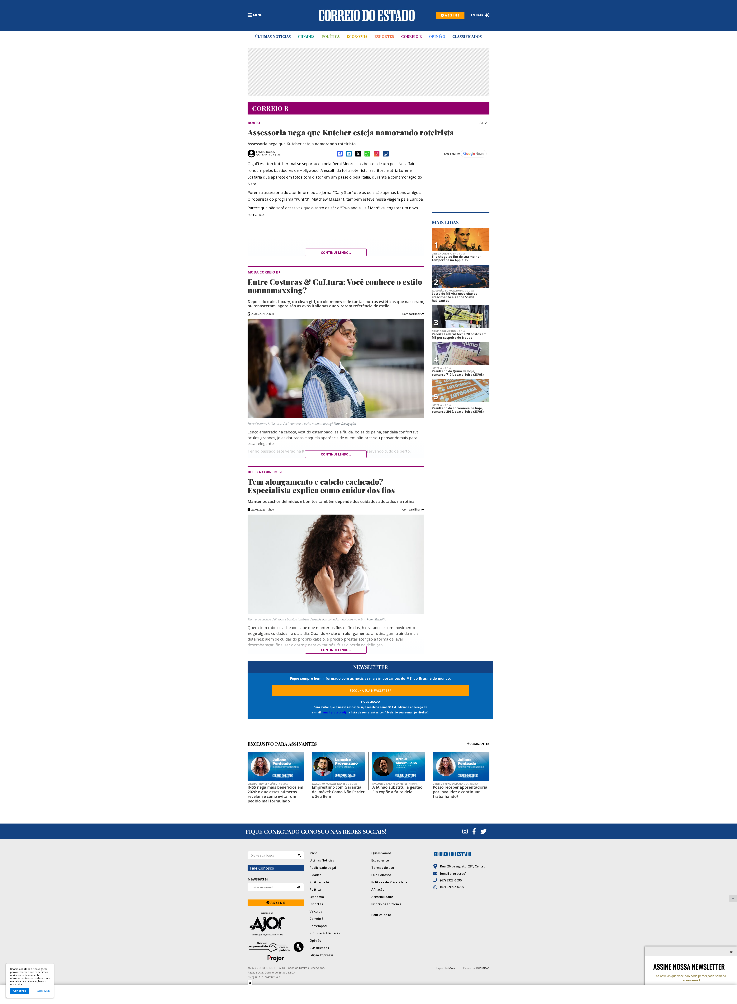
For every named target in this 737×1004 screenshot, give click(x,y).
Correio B (411, 36)
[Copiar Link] (386, 153)
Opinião (437, 36)
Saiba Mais (43, 990)
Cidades (306, 36)
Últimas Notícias (273, 36)
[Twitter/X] (358, 153)
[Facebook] (340, 153)
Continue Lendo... (336, 454)
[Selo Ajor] (276, 924)
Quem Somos (381, 853)
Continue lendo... (336, 252)
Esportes (384, 36)
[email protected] (333, 712)
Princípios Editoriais (386, 904)
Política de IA (319, 882)
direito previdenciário (268, 784)
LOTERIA (441, 368)
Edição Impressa (322, 955)
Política (330, 36)
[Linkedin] (349, 153)
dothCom (450, 968)
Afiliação (377, 889)
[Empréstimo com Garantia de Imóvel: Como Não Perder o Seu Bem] (338, 766)
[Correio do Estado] (461, 854)
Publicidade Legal (323, 867)
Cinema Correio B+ (448, 254)
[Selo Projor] (276, 952)
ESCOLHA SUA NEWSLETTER (370, 691)
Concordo (19, 990)
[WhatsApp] (367, 153)
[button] (413, 314)
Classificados (467, 36)
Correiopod (318, 926)
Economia (357, 36)
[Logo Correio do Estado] (366, 15)
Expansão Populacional (453, 291)
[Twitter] (483, 831)
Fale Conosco (381, 875)
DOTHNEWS (482, 968)
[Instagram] (376, 153)
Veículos (316, 911)
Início (313, 853)
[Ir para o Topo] (733, 898)
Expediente (380, 860)
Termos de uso (382, 867)
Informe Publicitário (325, 933)
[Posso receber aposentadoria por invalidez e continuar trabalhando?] (461, 766)
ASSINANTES (479, 744)
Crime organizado (448, 331)
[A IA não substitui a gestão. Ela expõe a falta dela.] (398, 766)
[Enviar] (298, 887)
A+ (481, 122)
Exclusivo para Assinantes (334, 784)
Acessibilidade (382, 897)
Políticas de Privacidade (389, 882)
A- (487, 122)
